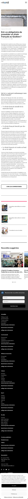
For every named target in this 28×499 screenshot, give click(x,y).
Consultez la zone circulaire (15, 230)
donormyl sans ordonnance (8, 325)
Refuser (14, 490)
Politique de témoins (8, 497)
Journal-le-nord (6, 39)
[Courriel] (11, 39)
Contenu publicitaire (6, 251)
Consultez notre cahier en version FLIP (17, 218)
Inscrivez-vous (14, 306)
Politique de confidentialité (18, 497)
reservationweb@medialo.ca (7, 465)
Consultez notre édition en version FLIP (17, 207)
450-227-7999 (4, 464)
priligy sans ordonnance (7, 330)
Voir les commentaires (14, 186)
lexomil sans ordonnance (7, 327)
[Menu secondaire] (26, 2)
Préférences (14, 494)
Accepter (14, 485)
